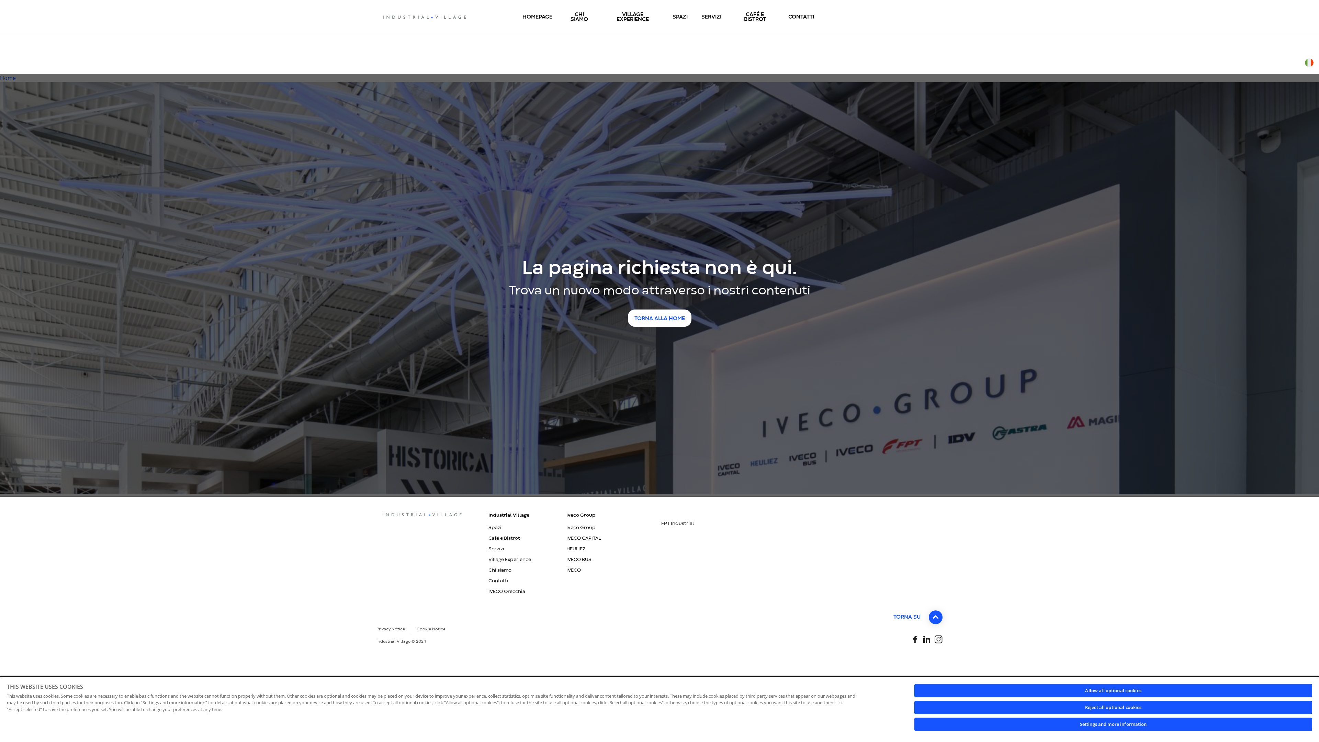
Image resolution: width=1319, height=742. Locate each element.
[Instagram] (938, 638)
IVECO (573, 570)
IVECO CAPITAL (583, 538)
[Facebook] (915, 638)
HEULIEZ (576, 549)
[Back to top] (936, 617)
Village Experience (509, 560)
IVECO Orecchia (506, 591)
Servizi (496, 549)
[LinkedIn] (927, 638)
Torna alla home (659, 318)
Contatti (498, 581)
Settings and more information (1113, 724)
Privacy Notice (390, 629)
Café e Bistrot (504, 538)
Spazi (494, 528)
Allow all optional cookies (1113, 690)
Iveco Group (581, 528)
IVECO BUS (578, 560)
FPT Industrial (677, 523)
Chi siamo (499, 570)
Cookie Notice (431, 629)
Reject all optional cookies (1113, 707)
